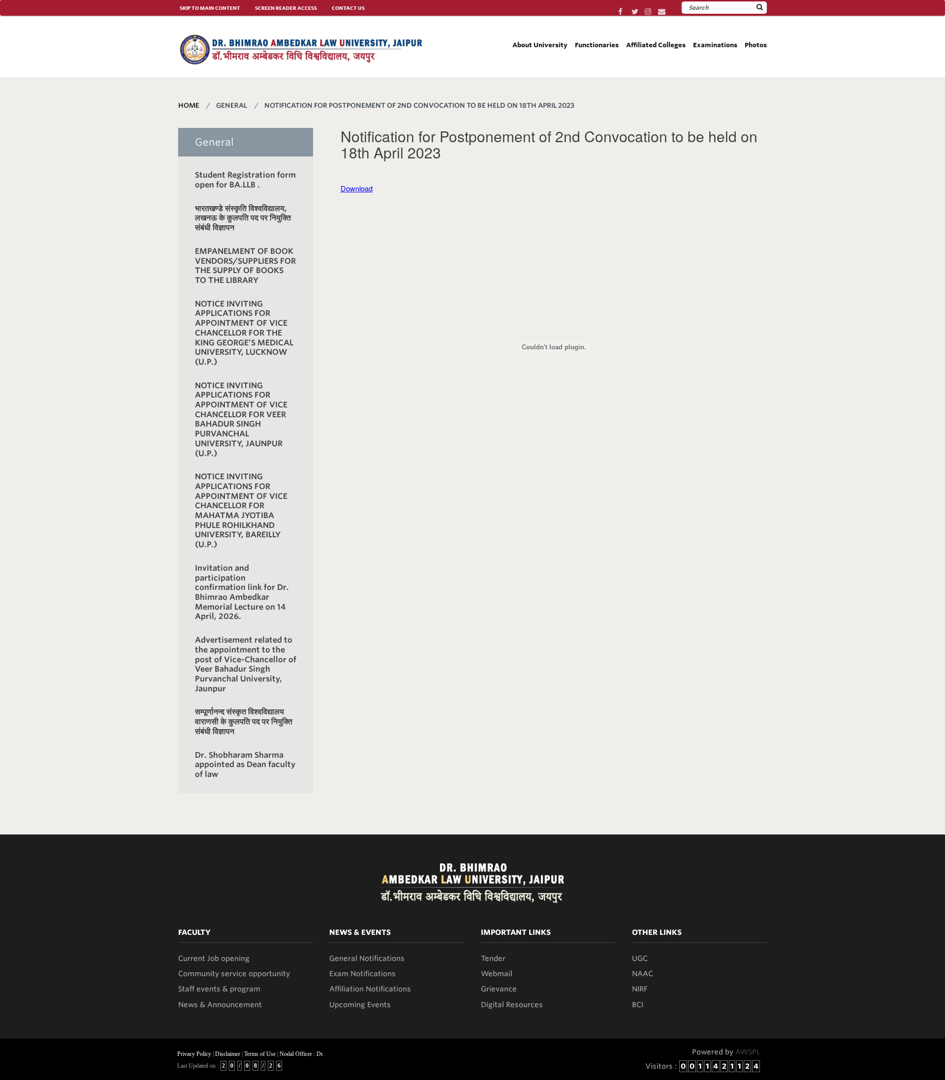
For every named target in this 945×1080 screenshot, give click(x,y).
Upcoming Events (360, 1004)
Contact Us (348, 8)
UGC (640, 958)
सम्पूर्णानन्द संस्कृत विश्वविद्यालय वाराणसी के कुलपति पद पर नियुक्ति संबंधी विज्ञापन (243, 721)
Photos (756, 44)
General (214, 142)
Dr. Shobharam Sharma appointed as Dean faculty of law (245, 764)
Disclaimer (227, 1053)
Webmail (496, 973)
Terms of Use (260, 1053)
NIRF (640, 989)
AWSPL (747, 1052)
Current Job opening (214, 958)
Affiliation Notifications (370, 989)
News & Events (360, 932)
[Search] (759, 7)
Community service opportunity (234, 973)
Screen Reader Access (286, 8)
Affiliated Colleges (656, 44)
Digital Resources (512, 1004)
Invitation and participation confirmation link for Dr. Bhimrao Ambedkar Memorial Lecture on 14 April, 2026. (242, 592)
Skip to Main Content (210, 8)
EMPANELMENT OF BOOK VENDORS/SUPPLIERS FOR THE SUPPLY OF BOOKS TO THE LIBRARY (245, 266)
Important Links (516, 932)
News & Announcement (220, 1004)
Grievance (499, 989)
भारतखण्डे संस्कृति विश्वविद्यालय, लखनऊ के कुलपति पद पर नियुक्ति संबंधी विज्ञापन (243, 218)
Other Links (657, 932)
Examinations (715, 44)
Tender (493, 958)
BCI (637, 1004)
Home (188, 105)
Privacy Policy (194, 1053)
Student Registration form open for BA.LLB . (245, 179)
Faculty (194, 932)
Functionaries (597, 44)
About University (539, 44)
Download (357, 188)
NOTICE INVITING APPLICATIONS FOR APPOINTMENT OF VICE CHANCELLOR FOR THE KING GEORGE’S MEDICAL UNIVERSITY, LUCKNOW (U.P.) (244, 333)
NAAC (642, 973)
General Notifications (367, 958)
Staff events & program (219, 989)
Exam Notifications (362, 973)
